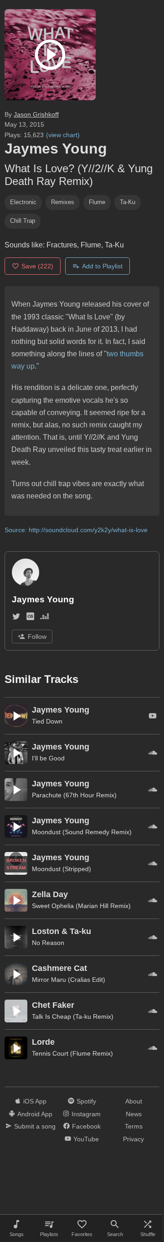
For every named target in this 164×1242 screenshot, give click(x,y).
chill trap (22, 220)
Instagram (86, 1114)
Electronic (23, 202)
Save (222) (37, 266)
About (133, 1101)
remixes (62, 202)
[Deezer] (44, 618)
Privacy (133, 1139)
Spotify (86, 1101)
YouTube (86, 1139)
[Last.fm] (30, 618)
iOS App (34, 1101)
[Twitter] (16, 618)
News (134, 1114)
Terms (134, 1126)
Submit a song (35, 1126)
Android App (34, 1114)
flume (97, 202)
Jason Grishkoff (36, 114)
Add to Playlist (102, 266)
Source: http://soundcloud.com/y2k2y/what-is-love (76, 530)
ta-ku (127, 202)
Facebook (86, 1126)
